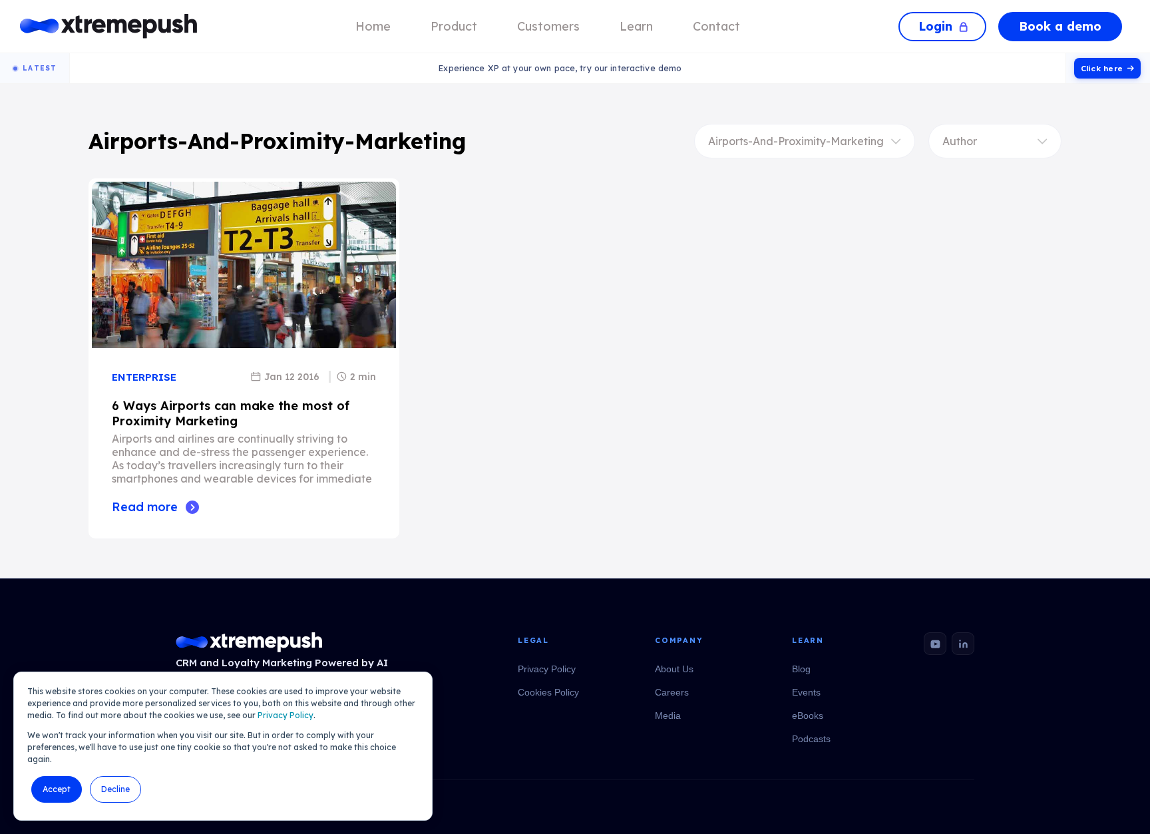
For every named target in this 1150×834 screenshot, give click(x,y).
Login (935, 26)
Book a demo (1060, 26)
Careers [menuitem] (672, 692)
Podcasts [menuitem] (811, 738)
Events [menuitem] (806, 692)
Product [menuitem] (454, 26)
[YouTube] (935, 643)
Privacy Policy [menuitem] (547, 669)
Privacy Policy (285, 715)
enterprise (144, 377)
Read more (145, 507)
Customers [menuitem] (548, 26)
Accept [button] (57, 789)
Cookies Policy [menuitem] (548, 692)
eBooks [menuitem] (807, 715)
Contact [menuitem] (716, 26)
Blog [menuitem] (801, 669)
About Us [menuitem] (674, 669)
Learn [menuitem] (636, 26)
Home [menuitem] (373, 26)
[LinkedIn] (963, 643)
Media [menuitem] (668, 715)
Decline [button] (115, 789)
